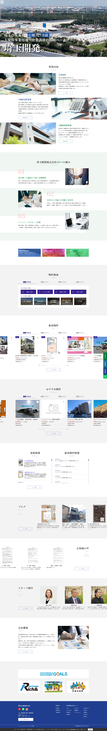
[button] (39, 365)
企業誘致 (57, 708)
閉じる (90, 729)
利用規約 (32, 725)
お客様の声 (68, 712)
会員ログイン (86, 714)
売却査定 (85, 716)
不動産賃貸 (58, 712)
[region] (35, 470)
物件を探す (25, 117)
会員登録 (85, 712)
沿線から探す (29, 292)
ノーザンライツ (58, 477)
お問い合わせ (26, 719)
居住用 (45, 282)
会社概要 (68, 714)
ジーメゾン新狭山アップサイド (62, 460)
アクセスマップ (77, 712)
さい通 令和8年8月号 (28, 460)
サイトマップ (20, 725)
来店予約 (85, 710)
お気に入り (76, 708)
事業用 (27, 282)
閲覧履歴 (76, 710)
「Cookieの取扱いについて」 (74, 729)
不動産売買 (58, 710)
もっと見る (65, 93)
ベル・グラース (58, 472)
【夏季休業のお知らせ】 (29, 472)
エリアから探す (46, 292)
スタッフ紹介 (68, 710)
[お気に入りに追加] (11, 338)
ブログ (67, 708)
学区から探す (79, 292)
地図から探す (63, 292)
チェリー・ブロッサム (60, 466)
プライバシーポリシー (27, 725)
